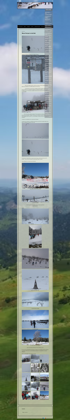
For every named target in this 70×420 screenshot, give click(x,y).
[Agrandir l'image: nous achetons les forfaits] (26, 358)
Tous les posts (20, 26)
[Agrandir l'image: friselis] (35, 368)
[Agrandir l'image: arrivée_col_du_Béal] (44, 358)
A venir (32, 26)
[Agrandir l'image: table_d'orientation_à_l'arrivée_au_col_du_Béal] (35, 377)
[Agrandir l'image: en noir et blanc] (44, 368)
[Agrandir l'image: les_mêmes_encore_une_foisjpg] (35, 395)
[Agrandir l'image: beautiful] (26, 368)
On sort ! (42, 26)
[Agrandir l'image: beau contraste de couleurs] (35, 358)
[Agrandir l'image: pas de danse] (35, 386)
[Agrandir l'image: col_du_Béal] (26, 386)
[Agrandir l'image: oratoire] (26, 377)
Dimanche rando (37, 26)
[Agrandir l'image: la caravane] (44, 386)
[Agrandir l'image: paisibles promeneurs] (44, 377)
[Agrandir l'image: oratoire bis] (44, 395)
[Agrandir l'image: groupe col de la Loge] (26, 395)
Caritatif (28, 26)
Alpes (25, 26)
